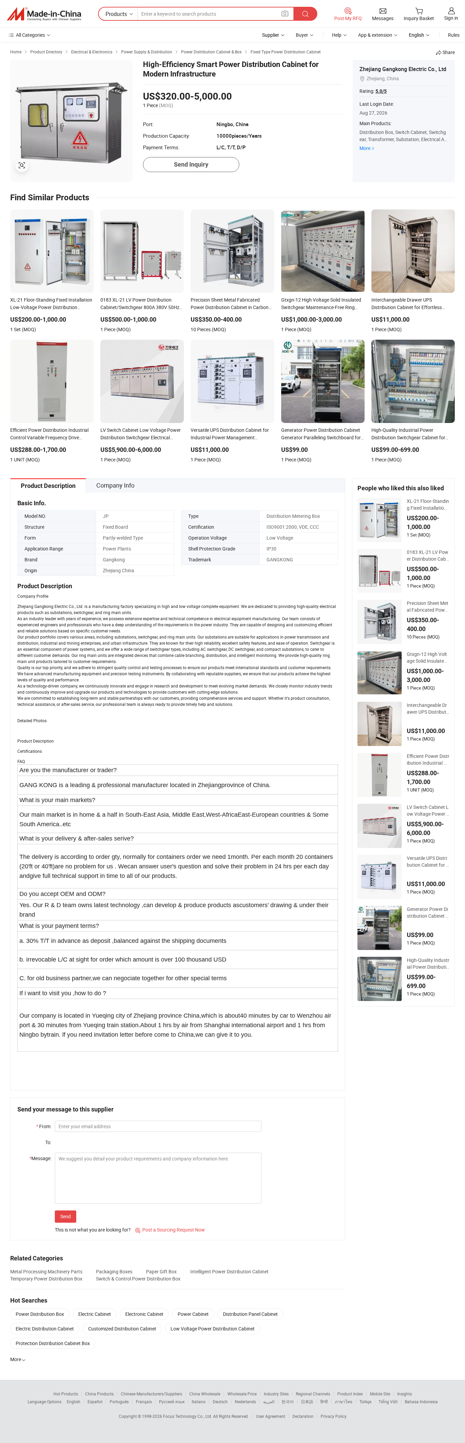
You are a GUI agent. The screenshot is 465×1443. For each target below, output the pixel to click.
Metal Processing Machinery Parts (46, 1271)
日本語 (307, 1401)
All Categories (30, 35)
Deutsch (220, 1401)
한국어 (288, 1401)
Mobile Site (380, 1393)
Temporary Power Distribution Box (46, 1278)
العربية (268, 1401)
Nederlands (245, 1401)
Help (336, 35)
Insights (404, 1393)
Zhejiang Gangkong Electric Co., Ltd (402, 69)
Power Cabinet (193, 1314)
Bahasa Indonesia (421, 1401)
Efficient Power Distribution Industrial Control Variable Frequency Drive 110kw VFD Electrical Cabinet (428, 759)
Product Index (350, 1393)
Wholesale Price (242, 1393)
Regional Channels (313, 1393)
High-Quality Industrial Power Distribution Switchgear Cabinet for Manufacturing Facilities (428, 963)
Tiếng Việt (388, 1401)
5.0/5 (381, 91)
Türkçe (365, 1401)
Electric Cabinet (94, 1314)
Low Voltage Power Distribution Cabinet (213, 1328)
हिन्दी (324, 1401)
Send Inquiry (191, 164)
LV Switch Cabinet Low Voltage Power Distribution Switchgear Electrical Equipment (428, 810)
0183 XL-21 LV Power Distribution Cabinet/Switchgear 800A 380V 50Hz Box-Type (428, 555)
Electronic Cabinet (144, 1314)
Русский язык (172, 1401)
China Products (99, 1393)
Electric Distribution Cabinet (45, 1328)
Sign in (451, 18)
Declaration (303, 1416)
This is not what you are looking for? (93, 1229)
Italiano (199, 1401)
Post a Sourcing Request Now (170, 1229)
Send (65, 1216)
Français (144, 1401)
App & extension (375, 35)
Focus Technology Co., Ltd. (188, 1416)
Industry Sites (276, 1393)
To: (48, 1142)
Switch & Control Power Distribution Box (138, 1278)
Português (119, 1401)
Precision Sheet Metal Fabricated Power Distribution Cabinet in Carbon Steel (428, 606)
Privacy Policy (334, 1416)
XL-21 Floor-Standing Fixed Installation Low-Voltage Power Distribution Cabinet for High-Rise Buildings (428, 504)
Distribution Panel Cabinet (250, 1314)
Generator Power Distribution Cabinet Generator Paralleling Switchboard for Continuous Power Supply (428, 912)
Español (94, 1401)
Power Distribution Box (40, 1314)
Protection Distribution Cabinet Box (53, 1343)
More (364, 148)
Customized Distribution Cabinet (122, 1328)
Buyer (302, 35)
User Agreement (270, 1416)
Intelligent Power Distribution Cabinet (229, 1271)
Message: (40, 1158)
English (73, 1401)
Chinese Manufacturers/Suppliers (151, 1393)
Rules (454, 35)
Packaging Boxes (114, 1271)
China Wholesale (204, 1393)
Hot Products (65, 1393)
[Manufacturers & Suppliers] (44, 14)
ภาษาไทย (343, 1401)
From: (43, 1126)
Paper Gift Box (161, 1271)
